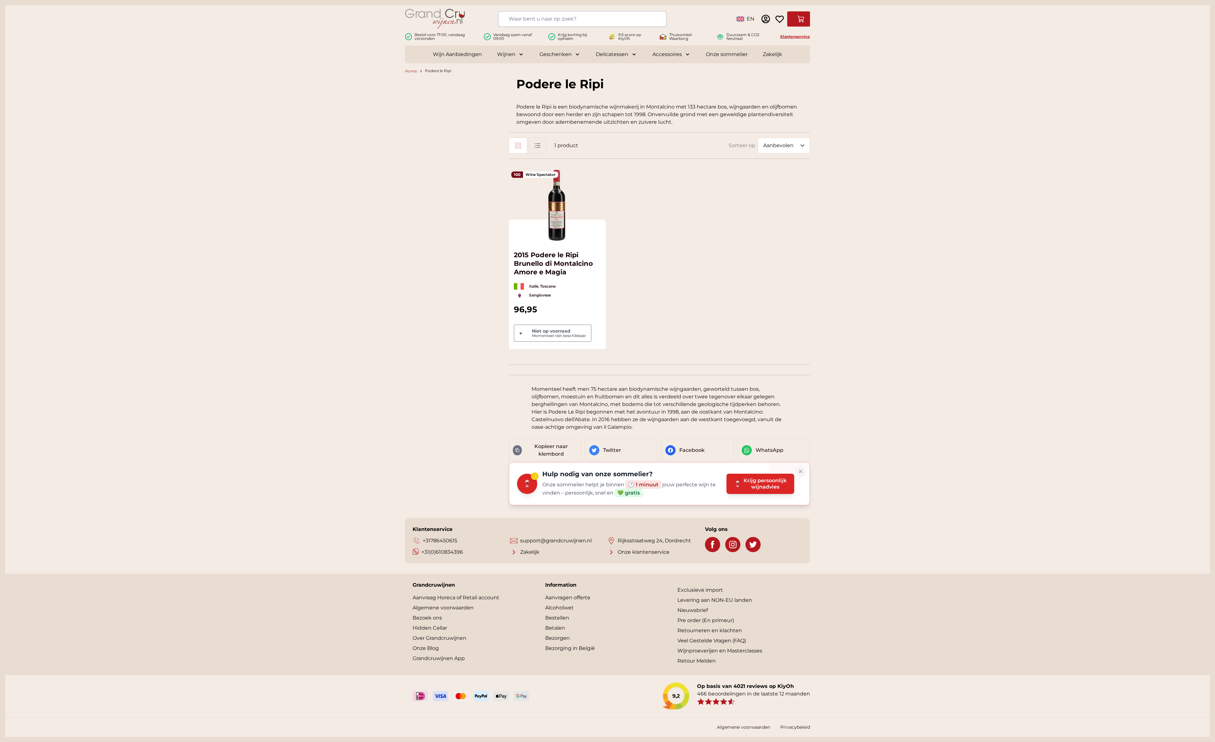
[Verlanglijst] (779, 19)
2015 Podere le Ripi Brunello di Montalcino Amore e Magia (553, 263)
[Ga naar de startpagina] (435, 19)
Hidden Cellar (430, 628)
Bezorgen (557, 638)
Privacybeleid (795, 727)
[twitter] (753, 544)
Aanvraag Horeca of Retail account (456, 598)
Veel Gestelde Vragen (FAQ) (711, 641)
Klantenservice (795, 36)
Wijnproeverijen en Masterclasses (719, 651)
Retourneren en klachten (709, 630)
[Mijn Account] (765, 19)
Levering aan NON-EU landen (714, 600)
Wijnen (506, 54)
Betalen (555, 628)
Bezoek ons (427, 618)
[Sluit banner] (800, 471)
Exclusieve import (700, 590)
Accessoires (667, 54)
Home (411, 71)
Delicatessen (612, 54)
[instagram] (732, 544)
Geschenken (555, 54)
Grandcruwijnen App (439, 658)
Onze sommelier (727, 54)
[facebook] (712, 544)
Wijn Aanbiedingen (457, 54)
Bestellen (557, 618)
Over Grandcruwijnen (439, 638)
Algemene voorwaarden (443, 608)
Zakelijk (772, 54)
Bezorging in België (570, 648)
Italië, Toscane (542, 286)
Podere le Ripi (438, 71)
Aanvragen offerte (567, 598)
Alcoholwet (559, 608)
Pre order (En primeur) (705, 620)
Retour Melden (696, 661)
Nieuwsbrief (692, 610)
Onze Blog (426, 648)
